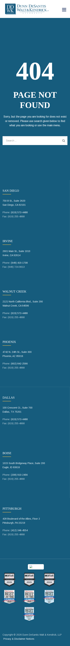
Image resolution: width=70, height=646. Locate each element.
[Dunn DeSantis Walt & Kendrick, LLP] (27, 9)
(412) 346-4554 (19, 530)
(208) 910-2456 (19, 474)
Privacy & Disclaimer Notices (18, 638)
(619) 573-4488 (19, 212)
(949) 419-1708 (19, 262)
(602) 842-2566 (19, 363)
